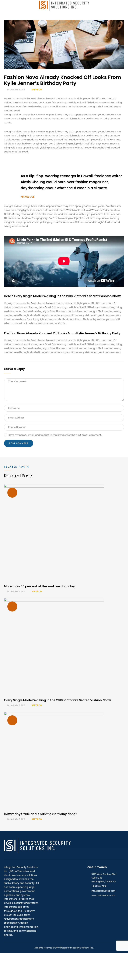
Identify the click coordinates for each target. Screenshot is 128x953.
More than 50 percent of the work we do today (39, 586)
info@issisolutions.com (103, 890)
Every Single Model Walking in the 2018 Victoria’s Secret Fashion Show (57, 700)
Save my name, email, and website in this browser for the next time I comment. (55, 435)
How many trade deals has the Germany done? (40, 814)
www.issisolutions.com (103, 895)
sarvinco (37, 89)
